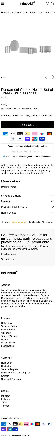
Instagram (6, 399)
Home (4, 12)
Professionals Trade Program (15, 372)
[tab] (1, 77)
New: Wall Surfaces (11, 379)
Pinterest (5, 396)
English (4, 435)
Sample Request (9, 369)
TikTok (4, 402)
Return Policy (8, 329)
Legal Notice (7, 346)
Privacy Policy (8, 342)
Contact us (6, 366)
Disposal (5, 339)
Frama (4, 97)
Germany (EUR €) (19, 435)
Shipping (16, 108)
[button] (47, 3)
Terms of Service (9, 336)
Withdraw (6, 333)
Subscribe (6, 259)
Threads (5, 406)
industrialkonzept (15, 418)
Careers (5, 376)
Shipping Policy (9, 326)
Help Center (7, 323)
